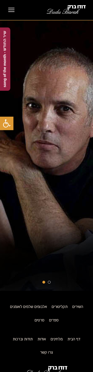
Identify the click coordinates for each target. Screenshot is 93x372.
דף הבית (73, 339)
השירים (77, 306)
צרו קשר (46, 352)
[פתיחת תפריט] (11, 10)
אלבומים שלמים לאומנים (28, 306)
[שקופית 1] (49, 282)
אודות (41, 339)
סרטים (39, 320)
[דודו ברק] (66, 9)
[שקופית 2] (43, 282)
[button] (6, 123)
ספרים (54, 320)
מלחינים (57, 339)
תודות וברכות (23, 339)
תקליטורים (60, 306)
